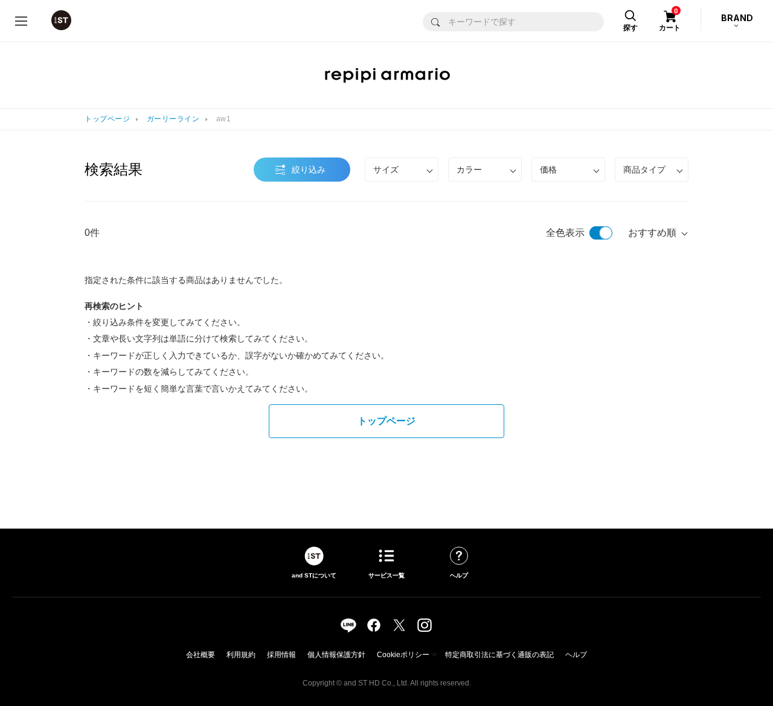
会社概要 (200, 654)
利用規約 (240, 654)
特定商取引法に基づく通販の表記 (499, 654)
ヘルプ (576, 654)
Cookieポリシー (403, 654)
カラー (469, 169)
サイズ (386, 169)
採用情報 (281, 654)
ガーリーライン (173, 119)
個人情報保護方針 (336, 654)
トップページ (107, 119)
